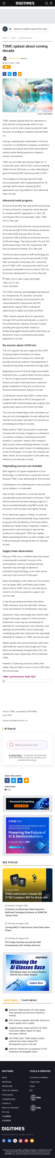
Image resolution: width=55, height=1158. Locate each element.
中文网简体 (6, 1120)
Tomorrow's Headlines (38, 1077)
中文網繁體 (6, 1116)
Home (5, 38)
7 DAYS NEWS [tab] (29, 1000)
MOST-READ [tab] (11, 1000)
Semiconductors (25, 38)
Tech (13, 38)
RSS (31, 1090)
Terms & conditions (10, 1090)
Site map (5, 1112)
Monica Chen (14, 58)
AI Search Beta (15, 755)
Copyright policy (8, 1099)
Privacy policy (7, 1094)
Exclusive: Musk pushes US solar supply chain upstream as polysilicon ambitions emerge (27, 1013)
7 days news (34, 1082)
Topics (32, 1086)
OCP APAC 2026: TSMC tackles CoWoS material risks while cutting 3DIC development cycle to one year (26, 1041)
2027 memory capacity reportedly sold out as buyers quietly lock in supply (29, 1021)
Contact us (6, 1103)
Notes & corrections (10, 1107)
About (4, 1077)
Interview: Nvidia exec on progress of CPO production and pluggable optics (28, 1050)
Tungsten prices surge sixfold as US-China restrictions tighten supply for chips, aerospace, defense (28, 1031)
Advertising (6, 1082)
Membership (7, 1086)
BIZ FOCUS (10, 862)
